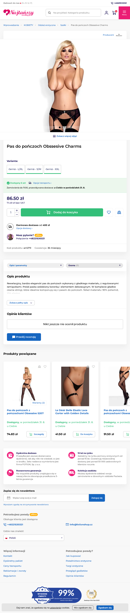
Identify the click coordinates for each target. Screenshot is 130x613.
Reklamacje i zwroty (14, 570)
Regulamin (9, 575)
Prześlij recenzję (25, 336)
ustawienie (55, 607)
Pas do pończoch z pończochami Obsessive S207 (25, 412)
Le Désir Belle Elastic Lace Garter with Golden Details (72, 412)
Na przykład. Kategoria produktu (71, 12)
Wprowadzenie (11, 25)
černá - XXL (52, 169)
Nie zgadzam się (83, 607)
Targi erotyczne (74, 566)
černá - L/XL (16, 169)
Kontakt (7, 556)
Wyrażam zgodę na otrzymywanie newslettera (26, 504)
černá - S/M (34, 169)
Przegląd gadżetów (77, 570)
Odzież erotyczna (47, 25)
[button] (124, 12)
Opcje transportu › (42, 183)
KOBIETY (28, 25)
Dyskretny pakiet (13, 560)
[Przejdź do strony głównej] (18, 12)
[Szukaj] (49, 13)
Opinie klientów (75, 575)
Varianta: (12, 161)
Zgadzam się (105, 607)
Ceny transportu (12, 566)
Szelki (63, 25)
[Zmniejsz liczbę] (17, 214)
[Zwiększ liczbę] (17, 211)
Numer (11, 212)
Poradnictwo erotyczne (78, 560)
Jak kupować (73, 556)
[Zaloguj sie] (106, 12)
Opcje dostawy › (24, 228)
